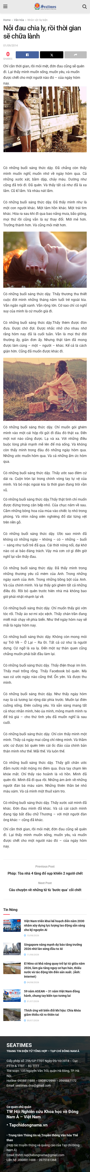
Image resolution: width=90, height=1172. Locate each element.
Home (6, 20)
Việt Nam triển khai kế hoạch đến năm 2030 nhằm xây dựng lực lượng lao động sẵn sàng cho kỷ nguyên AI (54, 925)
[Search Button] (84, 6)
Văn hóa (19, 20)
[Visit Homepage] (44, 6)
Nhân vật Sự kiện (38, 20)
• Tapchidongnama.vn (27, 1125)
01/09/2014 (10, 45)
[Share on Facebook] (27, 54)
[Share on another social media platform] (75, 54)
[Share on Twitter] (51, 54)
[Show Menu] (5, 6)
